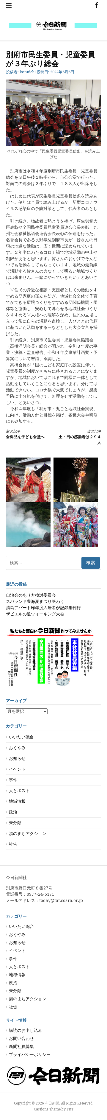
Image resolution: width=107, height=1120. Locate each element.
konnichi (28, 72)
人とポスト (19, 790)
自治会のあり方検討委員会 (31, 595)
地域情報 (17, 801)
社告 (13, 844)
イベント (17, 769)
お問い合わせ (21, 1038)
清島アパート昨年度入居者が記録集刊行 (43, 607)
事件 (13, 779)
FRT (70, 1109)
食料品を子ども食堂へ (25, 434)
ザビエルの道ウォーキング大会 (35, 614)
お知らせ (17, 758)
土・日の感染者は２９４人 (80, 437)
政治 (13, 812)
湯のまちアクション (27, 833)
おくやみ (17, 747)
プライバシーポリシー (30, 1054)
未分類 (15, 822)
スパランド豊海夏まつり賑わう (35, 601)
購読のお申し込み (25, 1030)
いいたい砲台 (21, 737)
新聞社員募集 (21, 1046)
